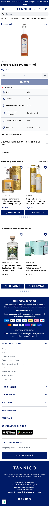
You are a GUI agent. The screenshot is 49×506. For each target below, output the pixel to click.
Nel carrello (14, 213)
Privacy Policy (7, 375)
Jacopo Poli (15, 18)
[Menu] (3, 9)
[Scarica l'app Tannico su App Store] (9, 432)
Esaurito (24, 82)
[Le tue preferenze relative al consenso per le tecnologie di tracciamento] (4, 502)
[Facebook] (18, 498)
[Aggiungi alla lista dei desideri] (45, 25)
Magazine (7, 403)
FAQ (3, 349)
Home (3, 18)
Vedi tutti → (43, 162)
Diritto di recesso (8, 368)
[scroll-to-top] (46, 494)
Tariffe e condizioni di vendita (13, 364)
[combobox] (26, 14)
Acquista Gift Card (24, 455)
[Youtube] (26, 498)
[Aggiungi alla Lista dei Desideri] (21, 234)
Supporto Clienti (11, 344)
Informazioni (9, 387)
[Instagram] (22, 498)
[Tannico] (25, 9)
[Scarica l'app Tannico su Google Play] (25, 432)
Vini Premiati (9, 410)
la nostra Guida (17, 304)
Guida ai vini (8, 395)
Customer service (8, 356)
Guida (4, 352)
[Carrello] (46, 9)
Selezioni (7, 418)
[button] (40, 9)
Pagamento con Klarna (10, 360)
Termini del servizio (9, 372)
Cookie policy (7, 379)
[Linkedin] (30, 498)
